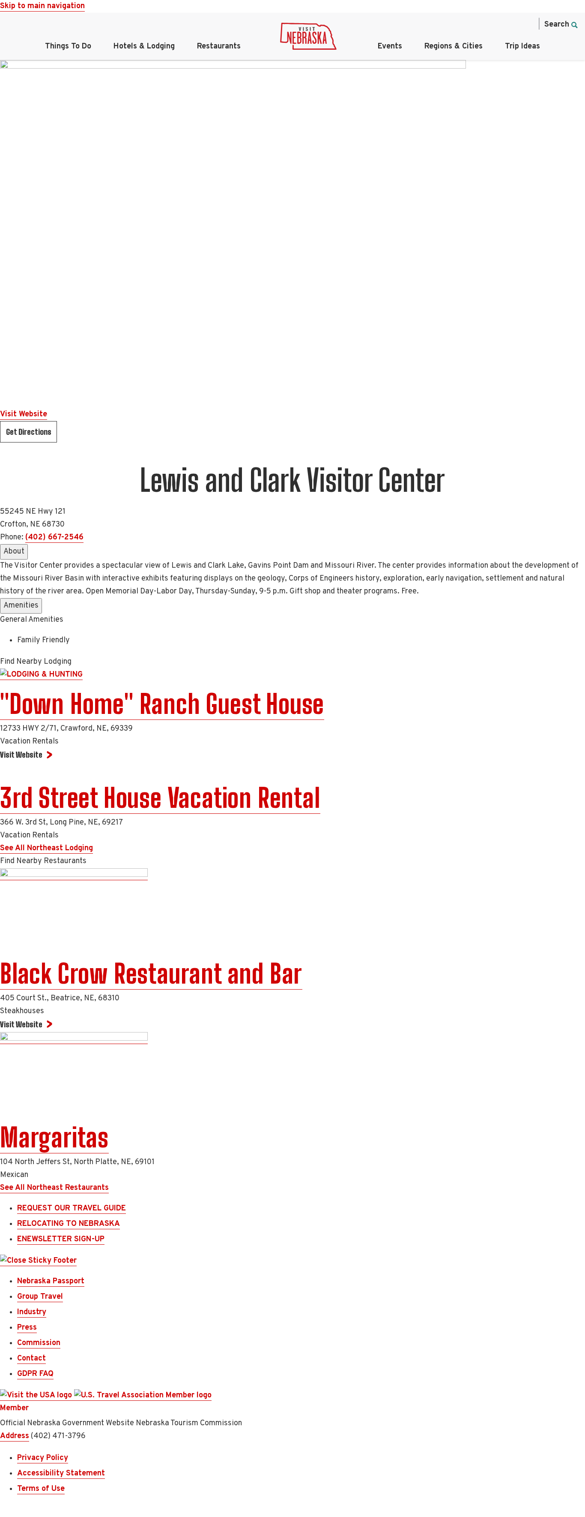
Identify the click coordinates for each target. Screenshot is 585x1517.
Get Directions (28, 431)
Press (27, 1328)
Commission (38, 1343)
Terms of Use (41, 1489)
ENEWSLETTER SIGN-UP (60, 1239)
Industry (31, 1312)
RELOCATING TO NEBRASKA (68, 1224)
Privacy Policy (42, 1458)
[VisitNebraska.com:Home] (308, 39)
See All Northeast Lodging (46, 848)
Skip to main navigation (42, 6)
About (13, 552)
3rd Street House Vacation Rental (160, 798)
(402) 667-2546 (54, 537)
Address (14, 1436)
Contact (31, 1358)
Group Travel (40, 1297)
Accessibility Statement (61, 1473)
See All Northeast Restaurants (54, 1188)
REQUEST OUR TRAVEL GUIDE (71, 1208)
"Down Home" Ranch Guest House (162, 704)
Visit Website (23, 414)
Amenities (21, 606)
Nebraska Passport (50, 1281)
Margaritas (54, 1137)
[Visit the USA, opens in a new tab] (37, 1396)
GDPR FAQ (35, 1374)
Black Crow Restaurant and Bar (151, 973)
